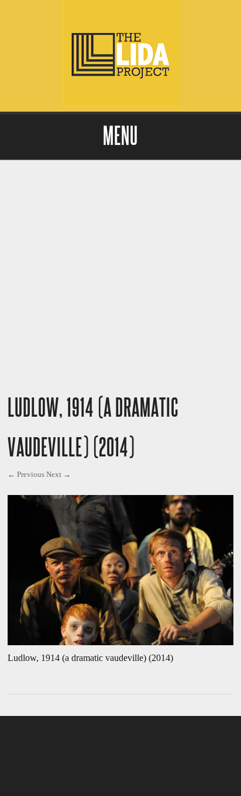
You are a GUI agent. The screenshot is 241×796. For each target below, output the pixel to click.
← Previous (26, 474)
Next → (58, 474)
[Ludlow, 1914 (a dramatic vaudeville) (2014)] (120, 642)
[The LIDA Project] (120, 104)
